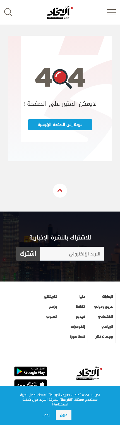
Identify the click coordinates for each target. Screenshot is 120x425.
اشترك (28, 254)
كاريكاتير (50, 296)
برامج (53, 306)
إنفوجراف (78, 327)
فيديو (80, 316)
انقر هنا (66, 400)
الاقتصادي (105, 316)
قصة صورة (77, 337)
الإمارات (107, 296)
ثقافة (80, 306)
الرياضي (107, 327)
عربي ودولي (103, 306)
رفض (46, 415)
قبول (63, 415)
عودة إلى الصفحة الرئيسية (60, 124)
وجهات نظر (104, 337)
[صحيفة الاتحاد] (60, 12)
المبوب (51, 316)
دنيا (82, 296)
